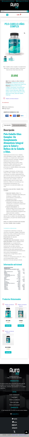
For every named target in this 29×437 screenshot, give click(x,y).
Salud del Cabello (19, 93)
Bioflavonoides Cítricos (16, 85)
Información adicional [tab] (19, 125)
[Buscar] (28, 11)
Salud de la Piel (21, 91)
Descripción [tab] (7, 125)
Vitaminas (8, 95)
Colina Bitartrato (20, 87)
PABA (20, 90)
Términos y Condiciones (14, 400)
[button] (7, 15)
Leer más (8, 325)
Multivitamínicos (9, 84)
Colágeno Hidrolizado (11, 87)
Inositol (11, 90)
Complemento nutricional (17, 82)
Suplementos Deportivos (20, 84)
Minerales (16, 90)
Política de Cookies (14, 402)
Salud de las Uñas (10, 93)
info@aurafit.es (15, 414)
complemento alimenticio (12, 88)
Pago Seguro (14, 397)
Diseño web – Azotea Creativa (19, 435)
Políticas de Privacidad (14, 405)
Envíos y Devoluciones (14, 395)
